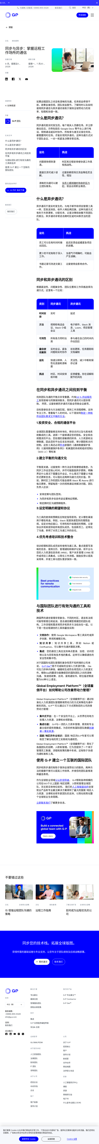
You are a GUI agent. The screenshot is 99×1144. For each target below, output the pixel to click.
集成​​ (32, 1019)
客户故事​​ (34, 1102)
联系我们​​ (9, 1025)
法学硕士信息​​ (68, 1071)
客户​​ (65, 1051)
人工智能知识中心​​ (70, 1082)
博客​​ (65, 1087)
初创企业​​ (34, 1082)
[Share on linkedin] (6, 79)
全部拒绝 (51, 1139)
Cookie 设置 (72, 1139)
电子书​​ (66, 1099)
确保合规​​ (34, 999)
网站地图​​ (67, 1067)
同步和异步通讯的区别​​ (16, 149)
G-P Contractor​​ (69, 999)
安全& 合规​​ (35, 1027)
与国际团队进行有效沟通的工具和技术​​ (18, 161)
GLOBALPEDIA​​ (36, 1042)
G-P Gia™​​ (67, 1003)
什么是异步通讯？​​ (13, 145)
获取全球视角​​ (35, 1007)
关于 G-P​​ (67, 1042)
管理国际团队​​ (35, 1003)
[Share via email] (26, 79)
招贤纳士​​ (67, 1047)
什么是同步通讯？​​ (13, 141)
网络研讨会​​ (67, 1095)
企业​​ (32, 1090)
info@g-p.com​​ (11, 1017)
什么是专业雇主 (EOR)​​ (72, 1103)
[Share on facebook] (13, 79)
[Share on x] (20, 79)
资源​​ (65, 1091)
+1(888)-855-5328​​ (13, 1014)
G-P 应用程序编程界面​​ (39, 1023)
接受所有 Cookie (28, 1139)
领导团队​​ (34, 1070)
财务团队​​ (34, 1062)
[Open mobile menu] (92, 15)
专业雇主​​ (34, 995)
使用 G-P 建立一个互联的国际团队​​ (17, 168)
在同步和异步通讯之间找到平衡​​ (18, 154)
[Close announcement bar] (97, 3)
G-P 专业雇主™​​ (69, 995)
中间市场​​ (34, 1086)
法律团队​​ (34, 1058)
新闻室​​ (66, 1059)
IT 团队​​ (33, 1066)
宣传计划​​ (34, 1106)
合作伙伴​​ (67, 1063)
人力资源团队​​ (35, 1054)
